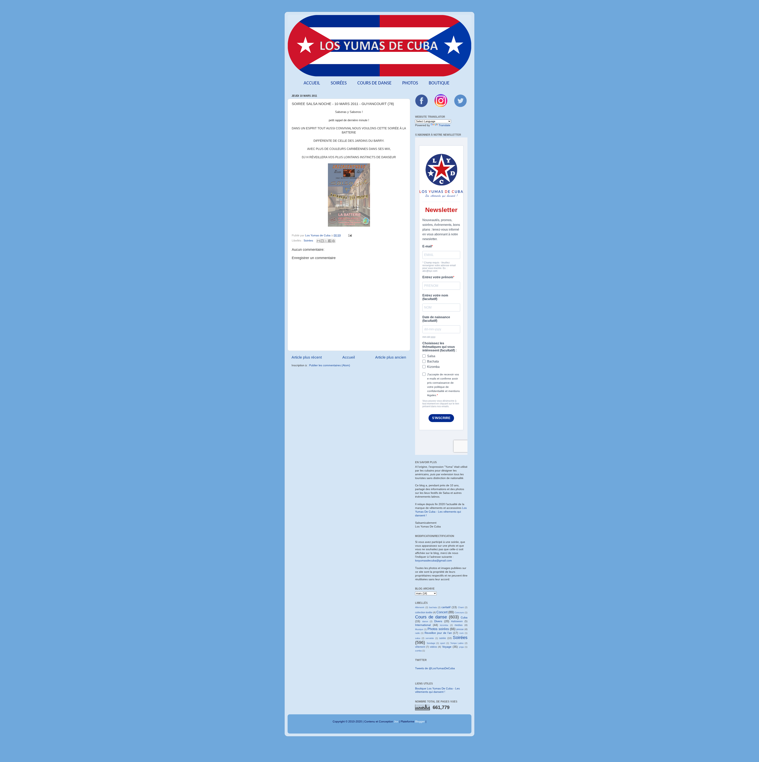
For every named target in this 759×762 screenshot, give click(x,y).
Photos (410, 83)
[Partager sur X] (326, 241)
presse (460, 629)
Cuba (464, 617)
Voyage (446, 646)
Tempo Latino (457, 643)
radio (417, 633)
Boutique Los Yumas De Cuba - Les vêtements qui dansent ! (437, 690)
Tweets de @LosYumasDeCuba (435, 668)
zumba (418, 650)
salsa (417, 638)
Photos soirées (438, 629)
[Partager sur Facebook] (330, 241)
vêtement (420, 647)
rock (461, 633)
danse (425, 621)
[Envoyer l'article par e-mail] (349, 235)
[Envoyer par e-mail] (318, 241)
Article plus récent (307, 357)
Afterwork (419, 607)
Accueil (312, 83)
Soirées (339, 83)
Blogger (420, 721)
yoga (461, 647)
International (423, 625)
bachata (433, 607)
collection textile (423, 612)
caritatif (445, 607)
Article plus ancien (390, 357)
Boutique (439, 83)
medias (459, 625)
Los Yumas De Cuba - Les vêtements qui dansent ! (441, 511)
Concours (459, 612)
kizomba (444, 625)
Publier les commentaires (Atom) (329, 365)
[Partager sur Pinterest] (333, 241)
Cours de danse (374, 83)
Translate (444, 125)
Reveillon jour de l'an (438, 632)
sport (442, 643)
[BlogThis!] (322, 241)
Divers (438, 621)
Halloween (457, 621)
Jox (396, 721)
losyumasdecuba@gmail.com (433, 560)
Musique (419, 629)
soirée (442, 638)
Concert (441, 612)
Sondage (431, 643)
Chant (461, 607)
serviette (430, 638)
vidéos (433, 647)
